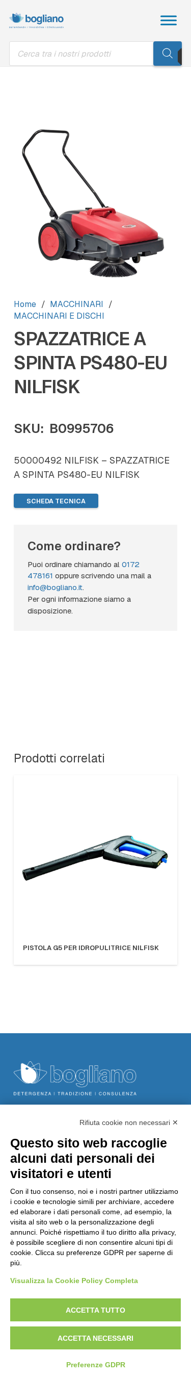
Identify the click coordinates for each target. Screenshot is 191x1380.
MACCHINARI (76, 304)
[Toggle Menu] (168, 20)
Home (25, 304)
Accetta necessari (95, 1338)
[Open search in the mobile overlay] (95, 53)
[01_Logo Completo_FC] (36, 20)
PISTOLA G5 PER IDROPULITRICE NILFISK (91, 947)
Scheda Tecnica (56, 501)
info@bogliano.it (55, 587)
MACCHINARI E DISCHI (59, 316)
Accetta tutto (95, 1310)
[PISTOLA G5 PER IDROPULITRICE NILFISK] (95, 857)
